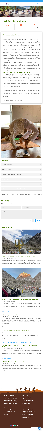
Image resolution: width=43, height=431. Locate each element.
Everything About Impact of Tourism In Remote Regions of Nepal (21, 346)
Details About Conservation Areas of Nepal (15, 330)
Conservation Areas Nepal (23, 332)
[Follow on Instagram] (13, 425)
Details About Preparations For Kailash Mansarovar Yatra (20, 299)
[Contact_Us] (39, 428)
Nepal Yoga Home (35, 81)
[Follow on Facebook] (11, 425)
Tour (18, 258)
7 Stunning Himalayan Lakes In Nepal (14, 315)
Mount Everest (27, 41)
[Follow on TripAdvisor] (15, 425)
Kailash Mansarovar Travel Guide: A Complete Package (19, 257)
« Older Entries (5, 374)
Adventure (19, 363)
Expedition (19, 348)
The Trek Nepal (6, 258)
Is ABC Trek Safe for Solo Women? (13, 362)
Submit (39, 220)
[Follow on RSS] (17, 425)
